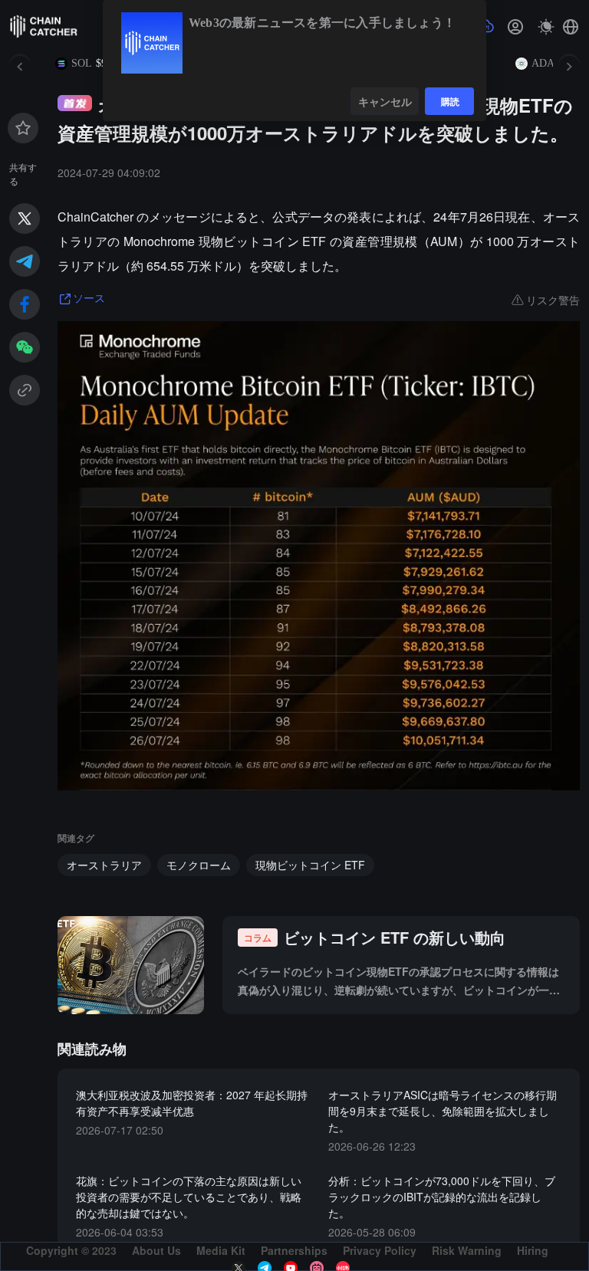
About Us (156, 1250)
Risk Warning (467, 1250)
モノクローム (198, 864)
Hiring (532, 1250)
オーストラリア (104, 864)
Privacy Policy (379, 1250)
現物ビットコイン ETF (310, 864)
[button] (570, 27)
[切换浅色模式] (546, 27)
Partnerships (294, 1250)
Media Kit (220, 1250)
